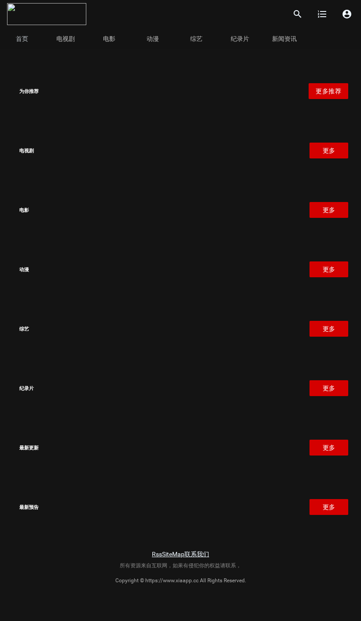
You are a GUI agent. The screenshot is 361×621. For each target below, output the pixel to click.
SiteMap (173, 554)
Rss (157, 554)
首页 (22, 38)
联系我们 (196, 554)
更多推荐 (328, 91)
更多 (329, 150)
